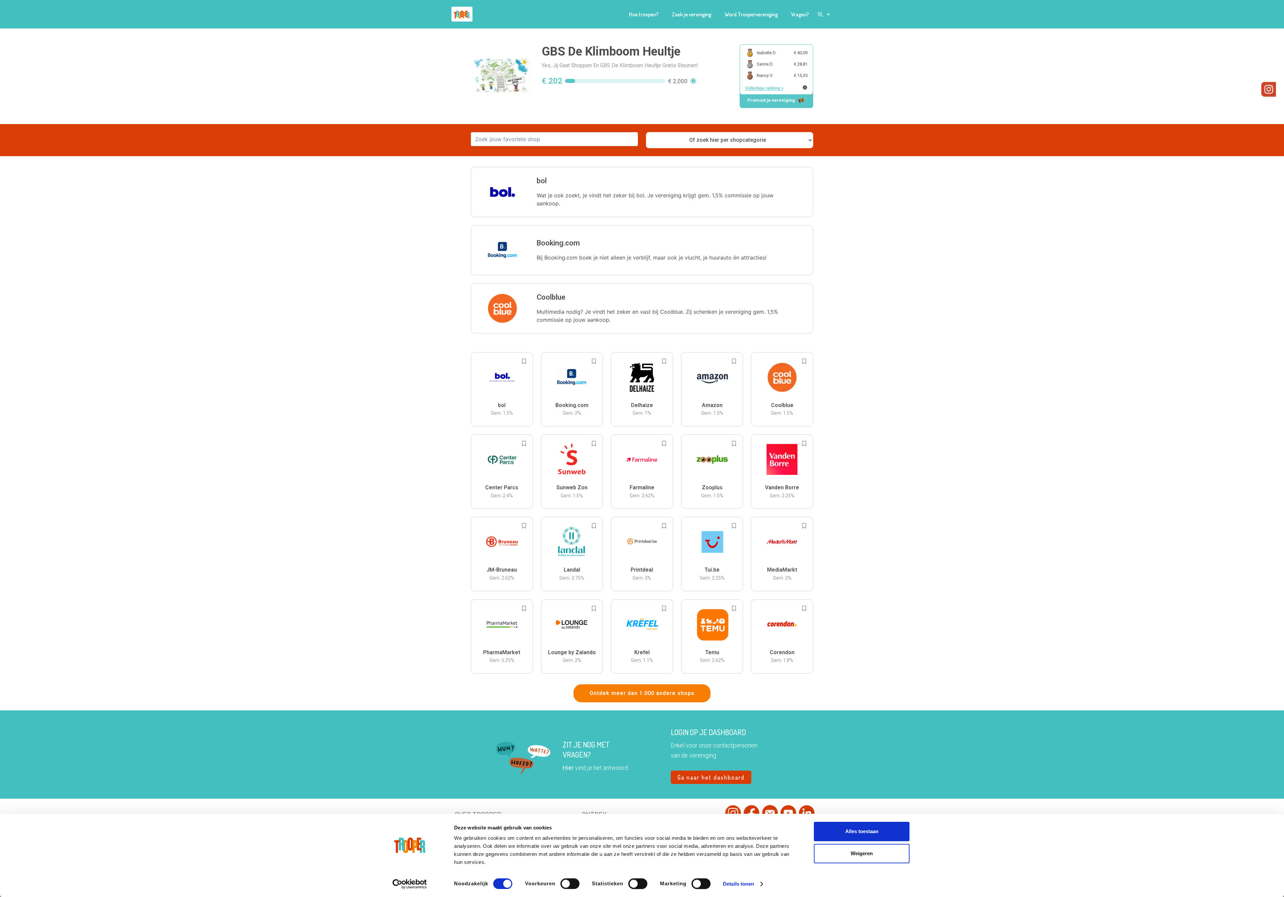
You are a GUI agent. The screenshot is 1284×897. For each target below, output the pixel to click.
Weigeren (862, 853)
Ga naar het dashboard (711, 777)
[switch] (569, 883)
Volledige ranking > (764, 88)
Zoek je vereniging (691, 14)
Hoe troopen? (643, 14)
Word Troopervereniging (751, 14)
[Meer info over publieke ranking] (805, 87)
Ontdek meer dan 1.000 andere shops (642, 693)
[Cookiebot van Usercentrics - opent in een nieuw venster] (410, 884)
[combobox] (554, 139)
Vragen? (800, 14)
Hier (568, 767)
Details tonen (738, 884)
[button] (824, 14)
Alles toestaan (861, 831)
